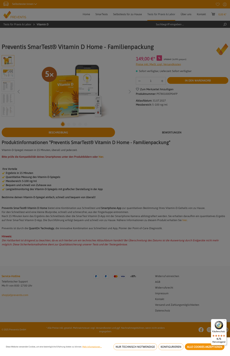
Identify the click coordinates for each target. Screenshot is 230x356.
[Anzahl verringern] (139, 80)
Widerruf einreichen (167, 276)
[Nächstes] (129, 91)
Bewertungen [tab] (172, 132)
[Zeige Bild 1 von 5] (62, 124)
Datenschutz (162, 310)
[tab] (58, 132)
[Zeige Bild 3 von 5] (74, 124)
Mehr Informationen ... (92, 347)
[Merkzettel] (218, 4)
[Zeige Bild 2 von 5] (68, 124)
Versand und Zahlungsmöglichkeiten (177, 304)
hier (101, 156)
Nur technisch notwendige (135, 346)
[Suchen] (225, 24)
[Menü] (225, 321)
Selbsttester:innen (23, 3)
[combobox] (181, 24)
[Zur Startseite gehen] (14, 14)
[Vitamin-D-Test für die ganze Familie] (74, 91)
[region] (67, 91)
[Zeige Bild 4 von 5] (80, 124)
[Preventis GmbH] (222, 49)
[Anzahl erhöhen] (162, 80)
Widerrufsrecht (164, 287)
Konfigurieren (171, 346)
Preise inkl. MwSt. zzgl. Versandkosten (158, 64)
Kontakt (159, 299)
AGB (157, 281)
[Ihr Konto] (225, 4)
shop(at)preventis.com (15, 294)
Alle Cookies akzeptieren (204, 346)
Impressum (162, 293)
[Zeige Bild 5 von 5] (85, 124)
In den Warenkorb (198, 80)
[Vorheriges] (18, 91)
